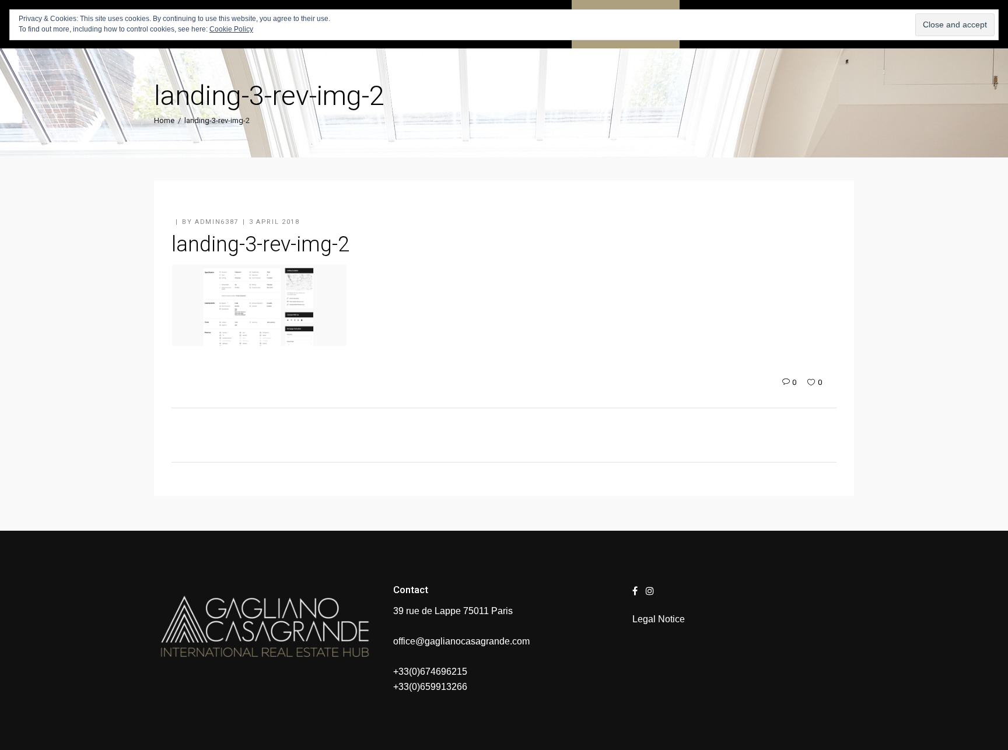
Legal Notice (658, 619)
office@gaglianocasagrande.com (461, 641)
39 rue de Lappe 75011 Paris (453, 611)
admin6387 (217, 222)
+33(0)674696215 (430, 672)
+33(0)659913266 (430, 687)
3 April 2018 (274, 222)
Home (164, 120)
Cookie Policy (231, 29)
